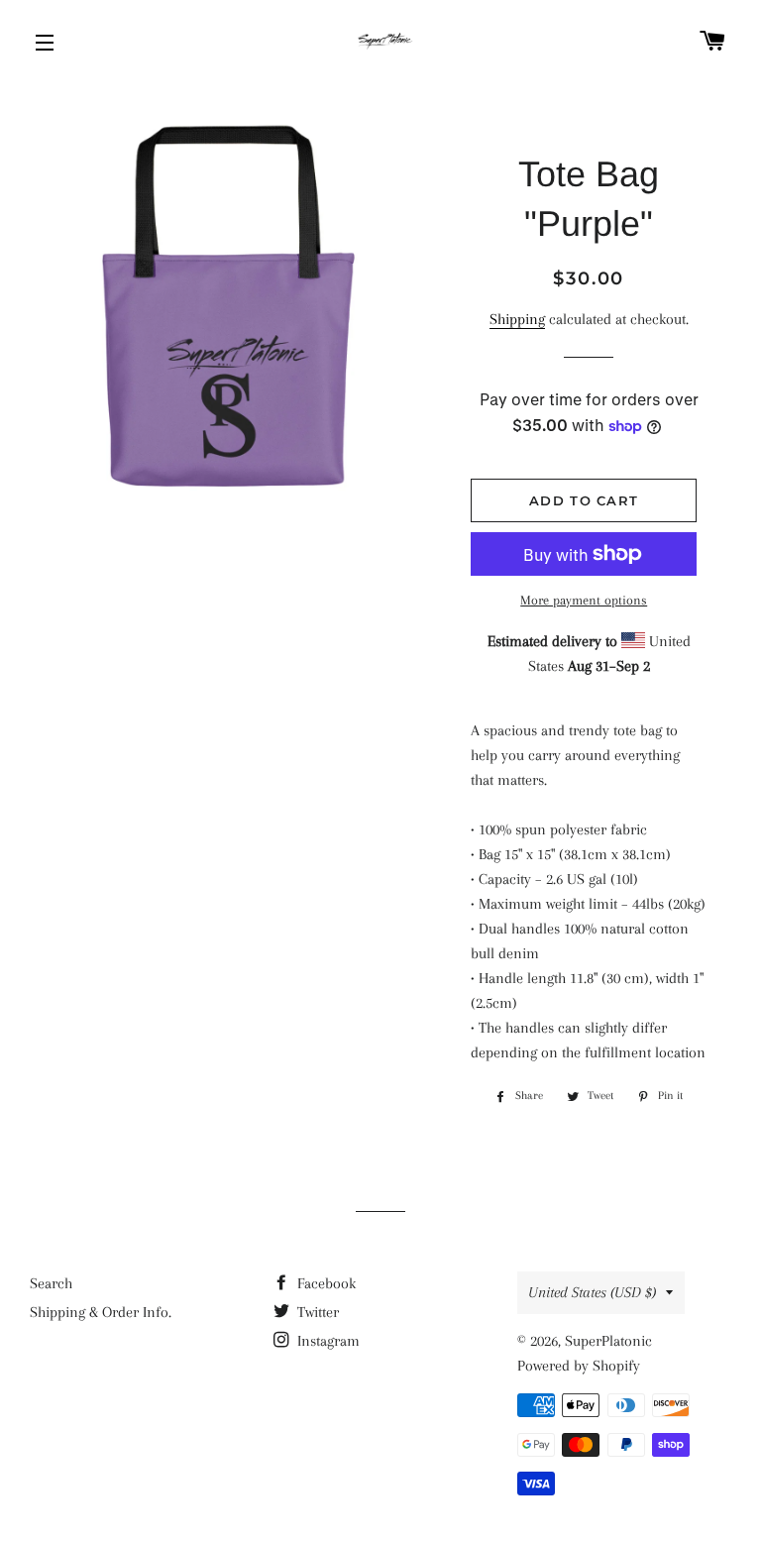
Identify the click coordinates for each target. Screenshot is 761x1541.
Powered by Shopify (578, 1366)
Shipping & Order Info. (100, 1312)
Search (51, 1283)
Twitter (316, 1312)
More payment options (583, 600)
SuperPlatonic (608, 1341)
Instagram (326, 1341)
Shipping (517, 319)
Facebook (324, 1283)
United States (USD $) (592, 1292)
